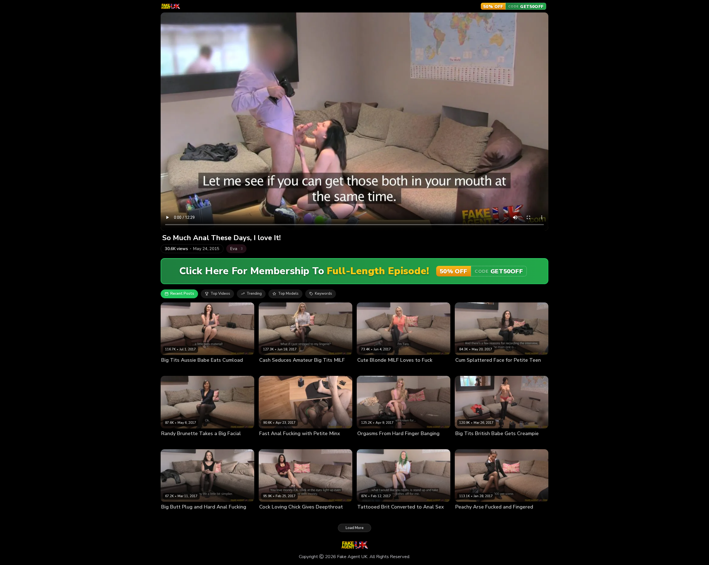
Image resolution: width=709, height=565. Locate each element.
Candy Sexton (467, 442)
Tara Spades (368, 369)
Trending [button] (254, 293)
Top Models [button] (288, 293)
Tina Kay (463, 516)
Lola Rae (463, 369)
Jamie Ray (169, 442)
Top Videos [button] (220, 293)
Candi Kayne (270, 516)
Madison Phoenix (372, 516)
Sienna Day (269, 442)
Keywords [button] (323, 293)
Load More (355, 527)
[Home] (170, 6)
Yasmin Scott (172, 369)
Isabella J (169, 516)
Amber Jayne (270, 369)
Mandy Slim (367, 442)
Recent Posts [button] (182, 293)
